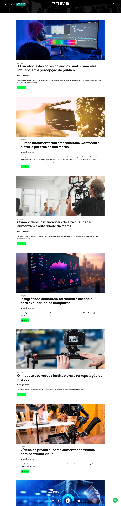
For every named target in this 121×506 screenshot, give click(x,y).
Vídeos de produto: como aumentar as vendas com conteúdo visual (58, 452)
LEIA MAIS (21, 87)
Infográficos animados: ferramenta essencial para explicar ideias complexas (57, 301)
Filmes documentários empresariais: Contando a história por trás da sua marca (60, 145)
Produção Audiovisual (25, 75)
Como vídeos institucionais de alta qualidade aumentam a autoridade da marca (54, 224)
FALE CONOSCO (21, 4)
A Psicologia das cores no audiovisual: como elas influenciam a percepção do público (56, 68)
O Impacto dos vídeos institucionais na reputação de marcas (59, 377)
